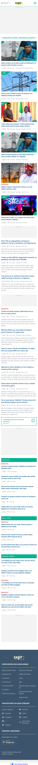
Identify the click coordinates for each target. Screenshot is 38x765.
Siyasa (3, 501)
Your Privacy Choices (21, 764)
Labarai (4, 68)
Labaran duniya (6, 281)
